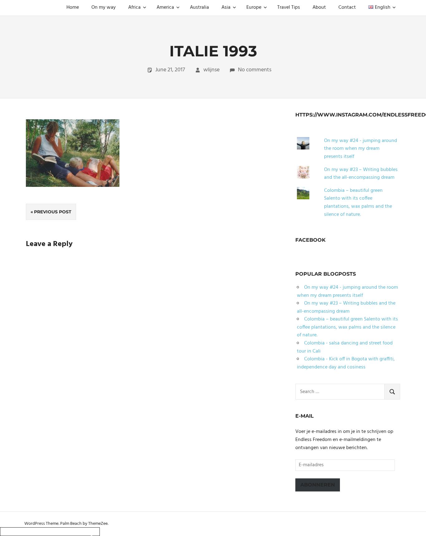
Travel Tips (288, 7)
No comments (254, 69)
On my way (103, 7)
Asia (225, 7)
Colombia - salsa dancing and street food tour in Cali (345, 347)
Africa (134, 7)
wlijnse (211, 69)
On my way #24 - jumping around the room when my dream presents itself (360, 149)
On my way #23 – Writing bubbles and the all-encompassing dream (361, 174)
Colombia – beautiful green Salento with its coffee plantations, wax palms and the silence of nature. (358, 203)
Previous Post (52, 212)
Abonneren (317, 485)
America (165, 7)
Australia (199, 7)
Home (72, 7)
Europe (253, 7)
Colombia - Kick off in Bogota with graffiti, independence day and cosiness (346, 363)
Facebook (310, 240)
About (319, 7)
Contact (347, 7)
